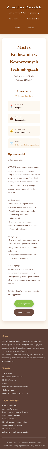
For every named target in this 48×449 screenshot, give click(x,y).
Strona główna (14, 18)
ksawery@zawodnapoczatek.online (15, 412)
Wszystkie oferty (33, 18)
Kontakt (31, 27)
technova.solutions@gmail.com (27, 144)
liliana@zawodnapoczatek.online (14, 422)
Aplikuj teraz (24, 303)
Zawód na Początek (24, 7)
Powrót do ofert (24, 312)
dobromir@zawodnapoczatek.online (15, 432)
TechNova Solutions (24, 95)
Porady (17, 27)
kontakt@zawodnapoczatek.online (15, 386)
